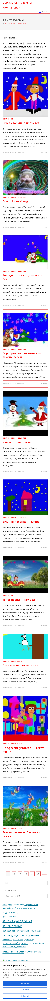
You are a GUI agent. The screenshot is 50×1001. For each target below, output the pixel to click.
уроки (29, 951)
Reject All (25, 996)
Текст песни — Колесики (20, 599)
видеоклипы (9, 912)
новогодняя (37, 930)
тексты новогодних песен (14, 946)
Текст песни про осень (12, 661)
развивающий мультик (15, 943)
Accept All (25, 983)
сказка (31, 943)
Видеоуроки (7, 904)
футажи (37, 951)
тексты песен (13, 951)
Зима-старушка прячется (21, 123)
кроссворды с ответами (16, 930)
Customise (25, 990)
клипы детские (12, 926)
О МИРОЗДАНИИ (18, 904)
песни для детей (13, 935)
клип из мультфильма (17, 921)
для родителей (10, 916)
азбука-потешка (31, 904)
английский (9, 908)
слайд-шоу (40, 943)
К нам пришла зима (17, 442)
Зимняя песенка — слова (21, 521)
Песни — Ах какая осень (20, 665)
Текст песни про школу (13, 744)
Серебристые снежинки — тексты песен (22, 355)
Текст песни (21, 24)
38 (38, 873)
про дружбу (7, 939)
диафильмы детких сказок (25, 913)
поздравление (32, 935)
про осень (18, 939)
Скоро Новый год (15, 201)
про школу (29, 939)
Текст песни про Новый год (14, 197)
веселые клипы (26, 908)
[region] (25, 981)
